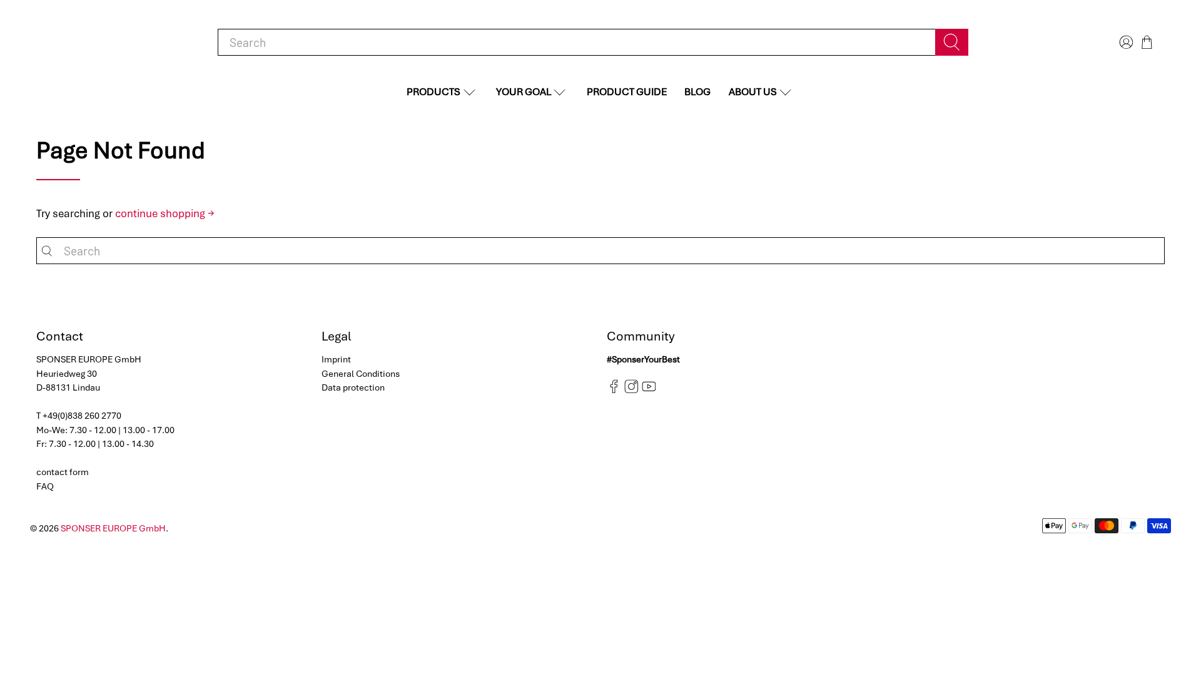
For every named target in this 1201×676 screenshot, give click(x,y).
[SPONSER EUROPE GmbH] (101, 42)
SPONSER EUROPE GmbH (113, 528)
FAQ (45, 486)
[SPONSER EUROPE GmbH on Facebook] (614, 390)
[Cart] (1147, 42)
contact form (62, 472)
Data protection (353, 387)
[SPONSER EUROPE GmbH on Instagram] (631, 390)
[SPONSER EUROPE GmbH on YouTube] (649, 390)
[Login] (1124, 42)
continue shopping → (165, 213)
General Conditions (361, 373)
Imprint (336, 359)
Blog (697, 91)
